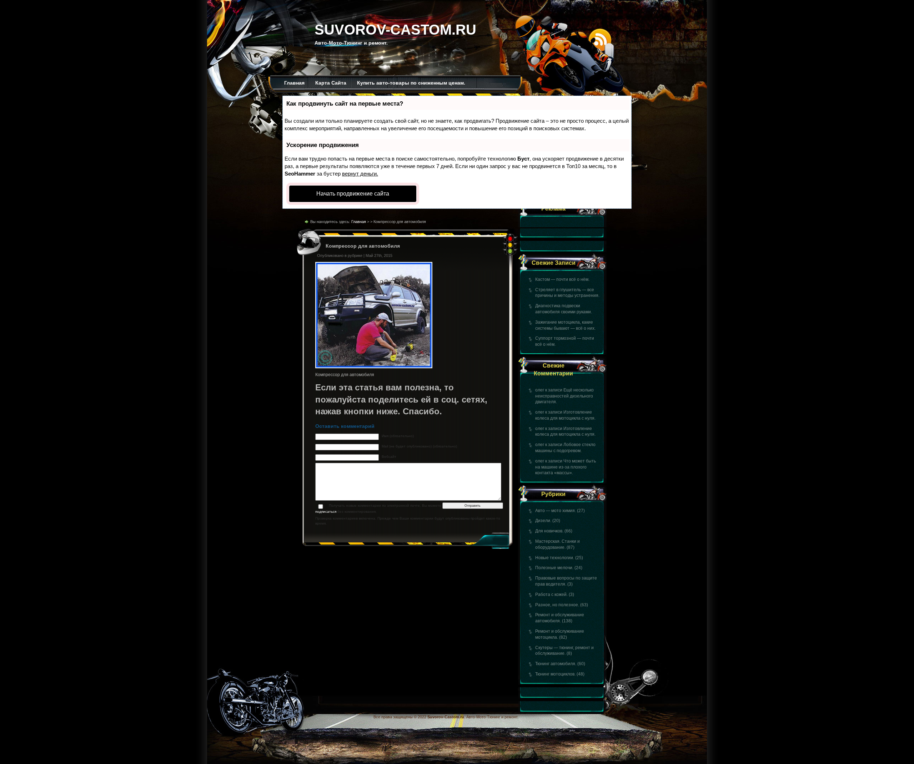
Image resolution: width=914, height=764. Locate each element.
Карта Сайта (330, 83)
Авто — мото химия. (555, 510)
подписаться (325, 511)
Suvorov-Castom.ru (395, 29)
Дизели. (543, 520)
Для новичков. (549, 530)
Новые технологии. (554, 557)
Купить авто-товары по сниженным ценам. (411, 83)
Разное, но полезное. (557, 604)
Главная (294, 83)
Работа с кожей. (551, 594)
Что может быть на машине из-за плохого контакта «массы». (565, 467)
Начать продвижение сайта (352, 194)
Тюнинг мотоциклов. (555, 674)
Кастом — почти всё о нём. (562, 279)
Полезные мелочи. (554, 567)
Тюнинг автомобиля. (555, 663)
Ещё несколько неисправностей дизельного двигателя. (564, 396)
